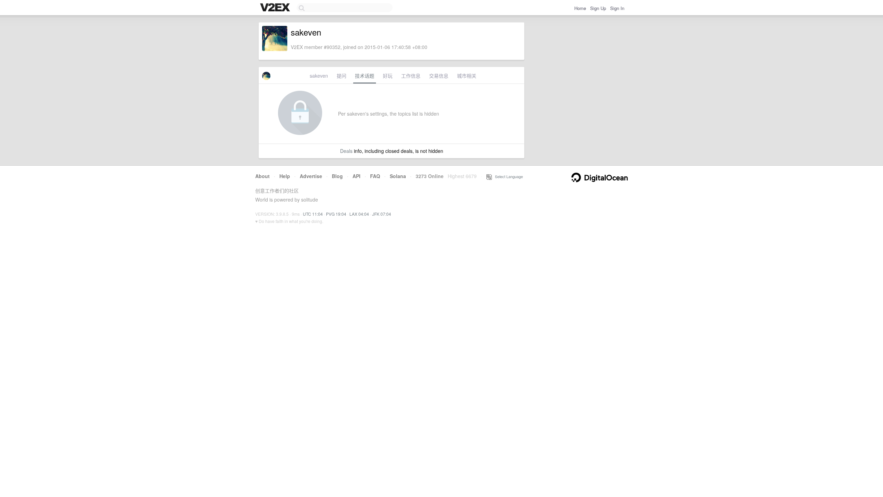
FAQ (375, 176)
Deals (346, 150)
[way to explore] (276, 8)
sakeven (319, 75)
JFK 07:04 (381, 214)
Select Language (507, 176)
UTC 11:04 (313, 214)
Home (580, 8)
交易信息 (438, 75)
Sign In (617, 8)
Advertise (311, 176)
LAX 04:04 (359, 214)
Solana (398, 176)
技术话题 (364, 75)
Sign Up (598, 8)
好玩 (388, 75)
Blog (337, 176)
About (262, 176)
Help (284, 176)
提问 (341, 75)
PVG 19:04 (336, 214)
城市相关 (466, 75)
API (356, 176)
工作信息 (410, 75)
